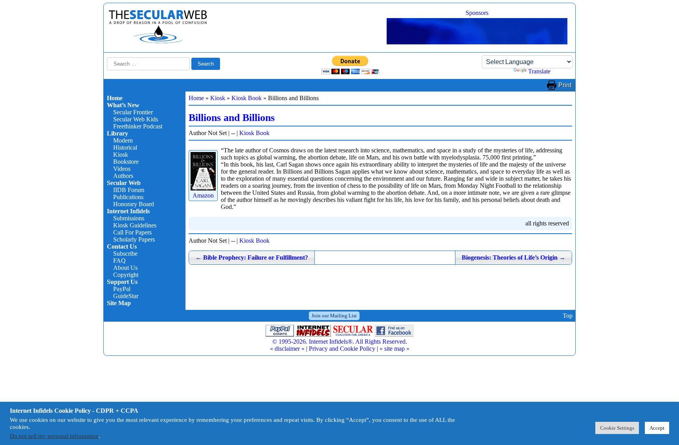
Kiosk (120, 154)
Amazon (203, 195)
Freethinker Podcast (137, 126)
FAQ (119, 260)
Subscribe (125, 253)
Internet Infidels (128, 211)
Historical (125, 147)
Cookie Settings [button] (617, 428)
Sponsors (477, 12)
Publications (128, 197)
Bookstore (126, 161)
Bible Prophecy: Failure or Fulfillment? (251, 257)
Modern (123, 140)
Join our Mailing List (334, 316)
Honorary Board (133, 204)
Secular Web (124, 182)
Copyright (125, 274)
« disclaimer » (287, 348)
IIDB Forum (128, 190)
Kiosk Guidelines (134, 225)
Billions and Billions (232, 117)
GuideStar (125, 296)
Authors (123, 175)
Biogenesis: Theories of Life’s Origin (513, 257)
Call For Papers (132, 232)
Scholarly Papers (134, 239)
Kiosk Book (246, 98)
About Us (125, 267)
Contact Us (122, 246)
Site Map (119, 303)
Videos (121, 168)
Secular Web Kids (135, 119)
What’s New (123, 105)
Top (568, 315)
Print (564, 85)
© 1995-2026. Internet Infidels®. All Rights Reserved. (339, 341)
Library (117, 133)
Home (115, 98)
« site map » (394, 348)
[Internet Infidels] (158, 41)
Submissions (128, 218)
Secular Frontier (133, 112)
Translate (539, 71)
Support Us (122, 281)
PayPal (121, 289)
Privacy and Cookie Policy (342, 348)
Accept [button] (657, 428)
